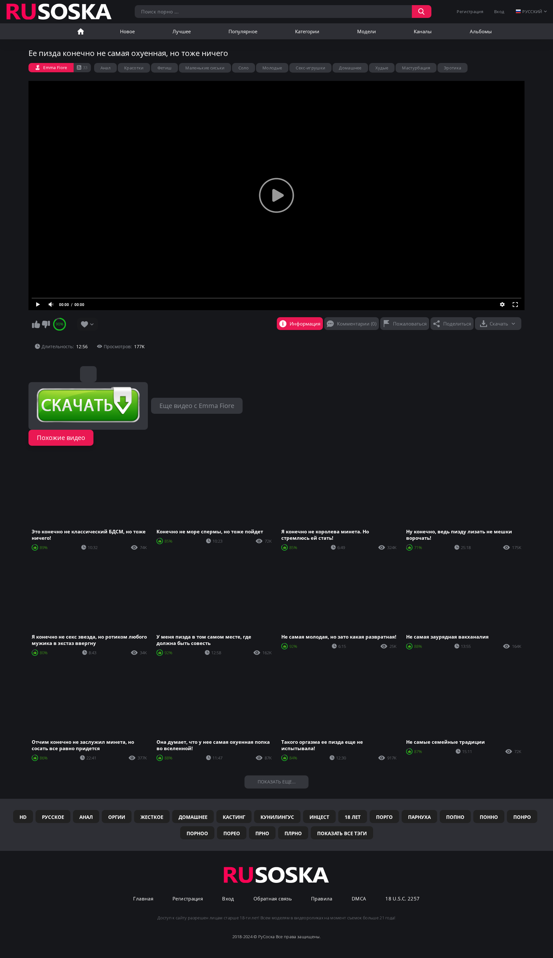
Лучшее (181, 31)
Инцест (319, 817)
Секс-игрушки (310, 68)
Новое (127, 31)
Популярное (242, 31)
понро (522, 817)
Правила (322, 899)
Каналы (423, 31)
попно (455, 817)
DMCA (359, 899)
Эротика (452, 68)
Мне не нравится (46, 324)
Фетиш (164, 68)
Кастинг (234, 817)
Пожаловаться (410, 323)
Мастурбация (416, 68)
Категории (307, 31)
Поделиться (457, 323)
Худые (382, 68)
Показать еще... (277, 782)
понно (489, 817)
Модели (366, 31)
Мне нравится (36, 324)
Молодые (272, 68)
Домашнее (350, 68)
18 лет (353, 817)
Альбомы (481, 31)
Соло (243, 68)
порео (231, 833)
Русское (53, 817)
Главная (81, 31)
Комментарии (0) (356, 323)
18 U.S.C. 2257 (402, 899)
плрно (293, 833)
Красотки (134, 68)
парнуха (419, 817)
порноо (197, 833)
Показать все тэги (342, 833)
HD (23, 817)
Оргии (116, 817)
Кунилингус (277, 817)
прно (262, 833)
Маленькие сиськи (204, 68)
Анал (105, 68)
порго (384, 817)
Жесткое (151, 817)
